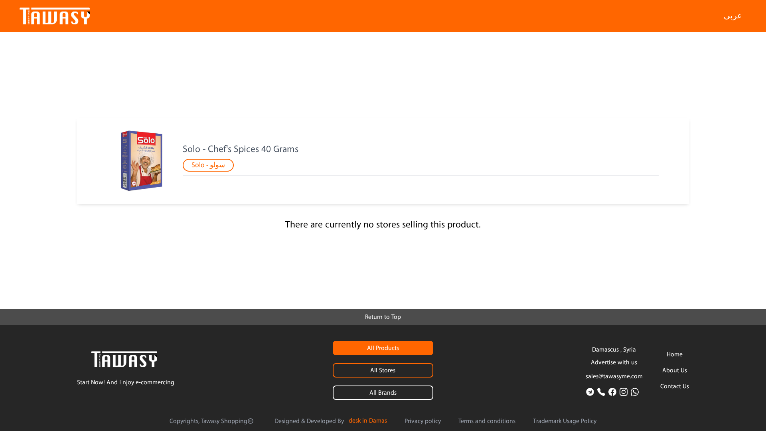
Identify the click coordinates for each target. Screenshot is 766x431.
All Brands (383, 392)
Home (675, 354)
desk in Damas (368, 420)
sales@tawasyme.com (614, 376)
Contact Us (674, 386)
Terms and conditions (486, 421)
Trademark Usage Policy (564, 421)
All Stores (382, 370)
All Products (383, 348)
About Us (674, 370)
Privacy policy (423, 421)
